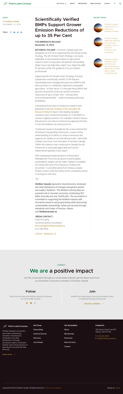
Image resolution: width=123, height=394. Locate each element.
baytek (117, 388)
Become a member (92, 304)
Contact (107, 3)
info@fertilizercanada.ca (106, 338)
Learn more (7, 354)
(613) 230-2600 (103, 336)
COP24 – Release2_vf (45, 234)
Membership (82, 3)
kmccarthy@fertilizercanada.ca (50, 225)
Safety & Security (40, 334)
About (72, 3)
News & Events (95, 3)
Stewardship (38, 330)
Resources (68, 338)
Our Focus (60, 3)
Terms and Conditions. (53, 388)
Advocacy (37, 338)
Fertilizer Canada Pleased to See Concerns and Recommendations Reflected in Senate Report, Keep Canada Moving (112, 66)
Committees (38, 342)
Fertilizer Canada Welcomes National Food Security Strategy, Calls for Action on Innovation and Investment (112, 45)
